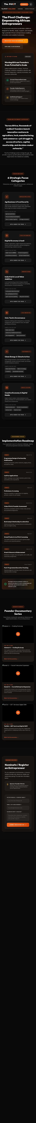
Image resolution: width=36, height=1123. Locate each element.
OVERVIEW (20, 9)
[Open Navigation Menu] (31, 4)
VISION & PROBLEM (29, 9)
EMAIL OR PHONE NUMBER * (14, 804)
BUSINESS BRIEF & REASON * (14, 811)
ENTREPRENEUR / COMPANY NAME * (16, 797)
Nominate (24, 4)
